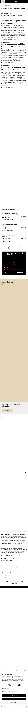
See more (14, 248)
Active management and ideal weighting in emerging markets (13, 45)
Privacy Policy (5, 581)
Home (2, 5)
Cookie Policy (21, 581)
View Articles (22, 216)
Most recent (5, 15)
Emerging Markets (5, 42)
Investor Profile (5, 18)
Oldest (13, 15)
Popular (19, 15)
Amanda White (4, 62)
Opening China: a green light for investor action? (14, 68)
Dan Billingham (4, 39)
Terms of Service (13, 581)
